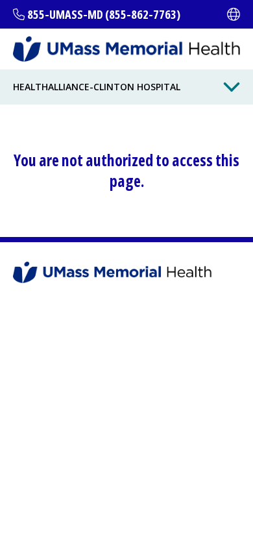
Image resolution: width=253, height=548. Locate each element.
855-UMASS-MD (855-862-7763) (103, 14)
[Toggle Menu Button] (231, 87)
